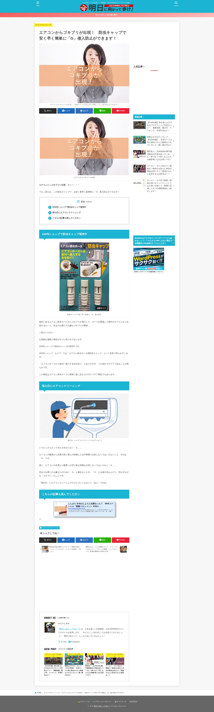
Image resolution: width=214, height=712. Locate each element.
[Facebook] (74, 642)
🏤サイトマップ (120, 701)
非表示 (88, 202)
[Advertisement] (84, 583)
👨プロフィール (84, 701)
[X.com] (62, 642)
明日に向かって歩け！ (102, 706)
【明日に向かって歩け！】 (69, 629)
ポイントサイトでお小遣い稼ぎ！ (107, 15)
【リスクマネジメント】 (43, 25)
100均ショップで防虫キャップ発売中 (67, 207)
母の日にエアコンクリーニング (65, 212)
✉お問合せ (134, 701)
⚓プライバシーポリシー (102, 701)
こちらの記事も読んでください (65, 218)
